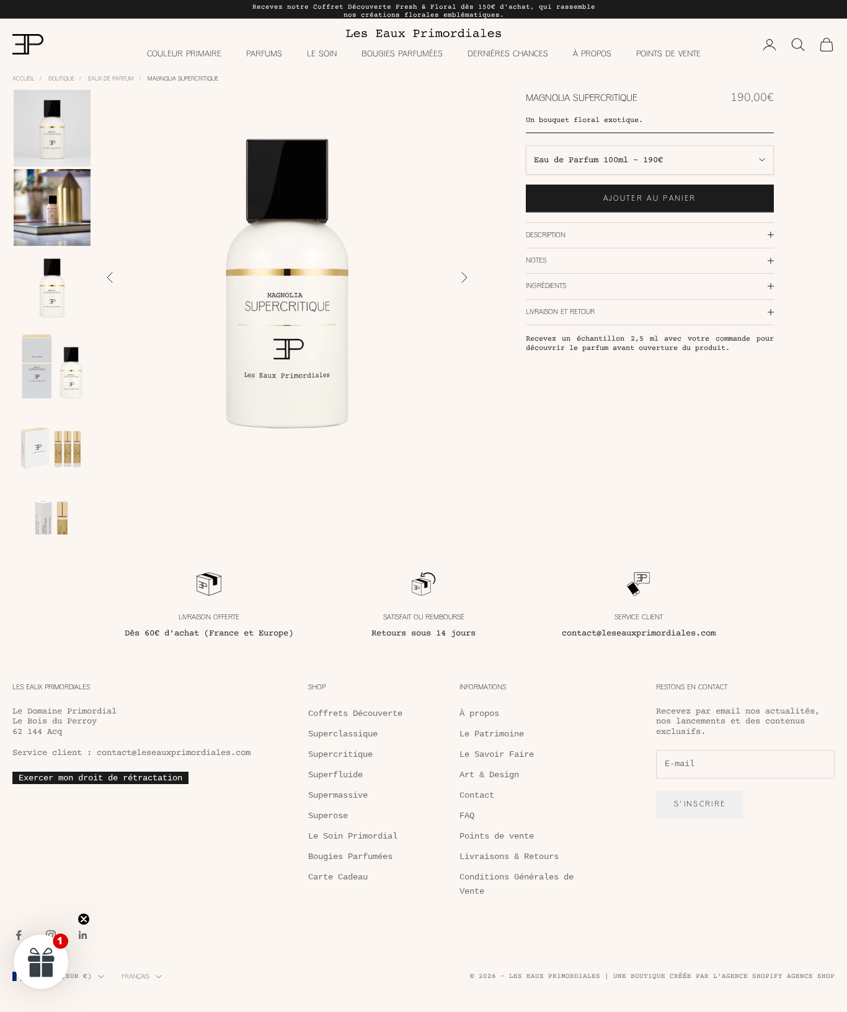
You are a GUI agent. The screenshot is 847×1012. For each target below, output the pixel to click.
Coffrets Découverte (355, 713)
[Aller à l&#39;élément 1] (52, 128)
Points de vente (668, 54)
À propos (592, 54)
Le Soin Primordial (352, 836)
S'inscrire (699, 804)
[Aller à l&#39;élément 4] (52, 366)
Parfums (264, 54)
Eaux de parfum (111, 79)
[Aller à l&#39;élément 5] (52, 445)
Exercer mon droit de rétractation (100, 778)
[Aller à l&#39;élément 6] (52, 524)
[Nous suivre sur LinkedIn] (83, 935)
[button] (41, 961)
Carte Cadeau (338, 877)
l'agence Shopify (748, 976)
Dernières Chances (508, 54)
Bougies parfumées (402, 54)
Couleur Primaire (184, 54)
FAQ (466, 816)
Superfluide (335, 775)
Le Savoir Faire (496, 754)
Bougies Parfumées (350, 857)
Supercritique (340, 754)
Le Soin (322, 54)
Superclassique (343, 734)
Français (135, 977)
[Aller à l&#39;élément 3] (52, 286)
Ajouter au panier (649, 197)
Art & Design (489, 775)
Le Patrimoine (491, 734)
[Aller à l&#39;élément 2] (52, 207)
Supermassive (338, 795)
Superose (328, 816)
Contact (476, 795)
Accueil (23, 79)
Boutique (61, 79)
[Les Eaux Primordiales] (423, 32)
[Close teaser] (84, 919)
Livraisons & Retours (509, 857)
